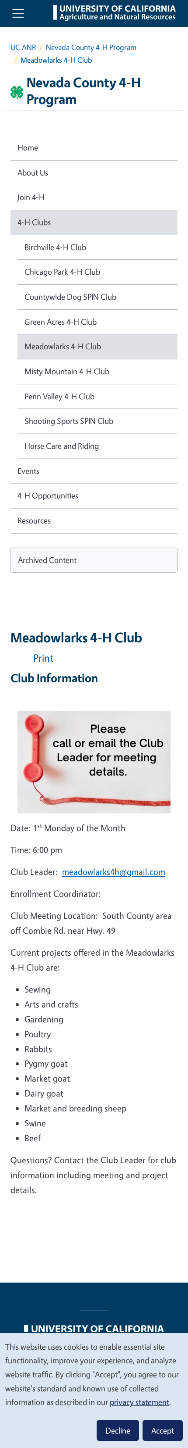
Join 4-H (31, 197)
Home (27, 147)
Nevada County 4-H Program (91, 47)
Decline (117, 1430)
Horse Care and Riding (61, 446)
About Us (32, 172)
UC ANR (23, 47)
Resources (34, 520)
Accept (162, 1430)
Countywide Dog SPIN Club (70, 296)
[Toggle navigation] (18, 13)
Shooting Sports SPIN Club (68, 421)
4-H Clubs (34, 222)
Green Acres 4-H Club (60, 321)
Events (28, 471)
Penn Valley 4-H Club (59, 396)
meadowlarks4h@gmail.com (113, 871)
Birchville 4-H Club (55, 247)
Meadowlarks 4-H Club (62, 346)
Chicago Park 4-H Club (62, 271)
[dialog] (94, 1390)
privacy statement (139, 1402)
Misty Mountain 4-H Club (66, 371)
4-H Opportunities (47, 495)
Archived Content (47, 560)
